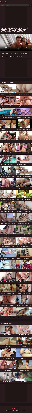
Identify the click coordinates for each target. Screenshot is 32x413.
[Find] (30, 5)
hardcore (17, 53)
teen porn (19, 56)
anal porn (12, 56)
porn (7, 56)
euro (3, 56)
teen (3, 53)
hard (26, 53)
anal (7, 53)
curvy (22, 53)
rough (11, 53)
